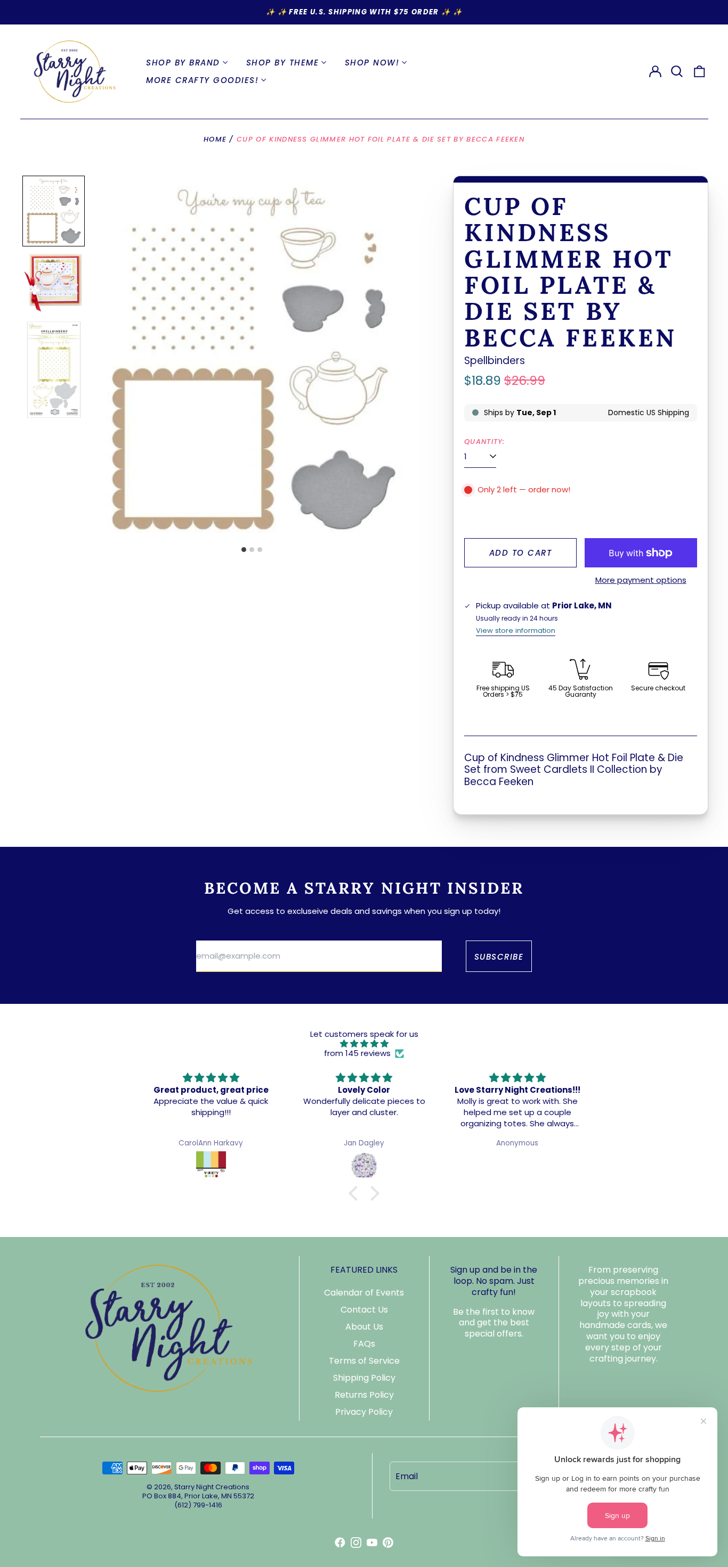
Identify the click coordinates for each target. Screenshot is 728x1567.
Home (215, 139)
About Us (364, 1327)
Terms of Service (364, 1361)
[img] (364, 1044)
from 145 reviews (357, 1053)
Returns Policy (364, 1395)
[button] (677, 71)
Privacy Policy (364, 1412)
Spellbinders (494, 360)
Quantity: (484, 442)
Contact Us (364, 1310)
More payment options (640, 580)
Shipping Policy (364, 1378)
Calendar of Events (364, 1292)
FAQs (364, 1344)
